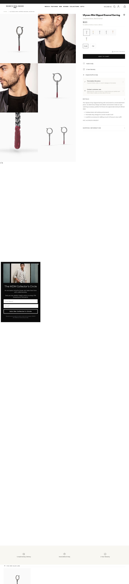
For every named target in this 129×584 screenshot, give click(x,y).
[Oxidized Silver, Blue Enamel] (100, 32)
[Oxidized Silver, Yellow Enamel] (86, 39)
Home (5, 11)
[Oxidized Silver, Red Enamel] (86, 32)
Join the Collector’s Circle (21, 311)
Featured (54, 6)
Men (60, 6)
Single (85, 46)
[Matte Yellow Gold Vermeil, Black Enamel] (93, 32)
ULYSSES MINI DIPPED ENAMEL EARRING (22, 11)
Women (66, 6)
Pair (93, 46)
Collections (74, 6)
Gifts (82, 6)
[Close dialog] (38, 264)
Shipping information (92, 128)
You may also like (13, 566)
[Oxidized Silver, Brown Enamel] (106, 32)
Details (86, 99)
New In (47, 6)
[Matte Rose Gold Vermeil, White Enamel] (113, 32)
